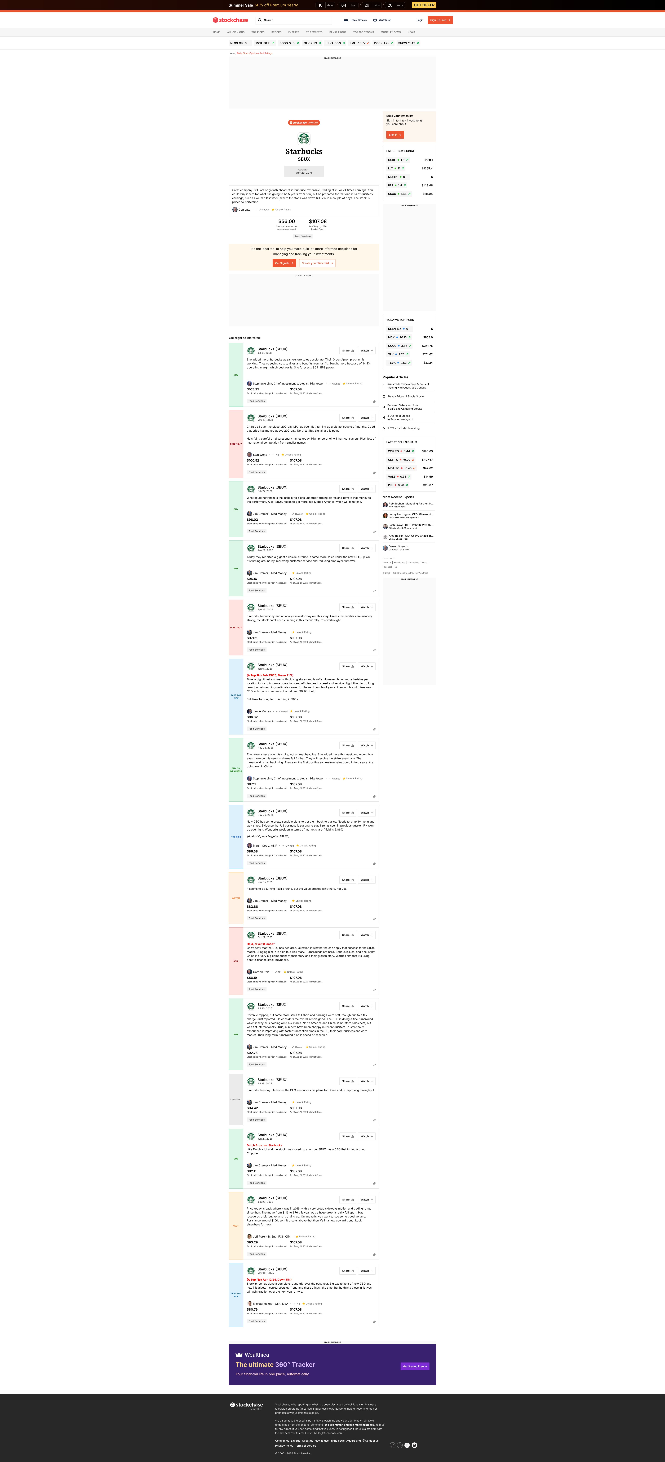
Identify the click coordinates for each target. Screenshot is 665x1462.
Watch (365, 350)
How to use (399, 562)
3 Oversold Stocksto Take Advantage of (400, 417)
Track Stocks (358, 20)
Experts (293, 32)
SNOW (406, 43)
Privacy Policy (284, 1445)
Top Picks (257, 32)
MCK (263, 43)
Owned (336, 383)
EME (357, 43)
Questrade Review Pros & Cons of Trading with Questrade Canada (408, 385)
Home (216, 32)
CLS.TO (399, 459)
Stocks (276, 32)
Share (346, 350)
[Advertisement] (332, 84)
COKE (396, 160)
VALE (397, 476)
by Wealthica (421, 573)
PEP (395, 185)
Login (420, 20)
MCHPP (396, 177)
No (277, 454)
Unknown (264, 209)
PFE (396, 485)
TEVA (333, 43)
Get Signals (282, 263)
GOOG (287, 43)
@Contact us (370, 1440)
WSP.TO (399, 451)
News (411, 32)
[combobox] (294, 20)
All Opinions (236, 32)
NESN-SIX (238, 43)
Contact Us (413, 562)
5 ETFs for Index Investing (403, 428)
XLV (310, 43)
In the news (337, 1440)
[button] (244, 209)
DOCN (381, 43)
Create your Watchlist (316, 263)
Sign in (393, 134)
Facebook (387, 567)
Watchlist (385, 20)
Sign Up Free (438, 20)
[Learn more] (374, 401)
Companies (282, 1440)
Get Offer (424, 5)
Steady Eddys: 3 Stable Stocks (406, 396)
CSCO (397, 194)
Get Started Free (413, 1366)
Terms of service (305, 1445)
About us (387, 562)
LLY (394, 168)
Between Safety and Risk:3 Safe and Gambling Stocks (404, 407)
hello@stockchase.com (328, 1433)
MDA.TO (400, 468)
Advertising (353, 1440)
